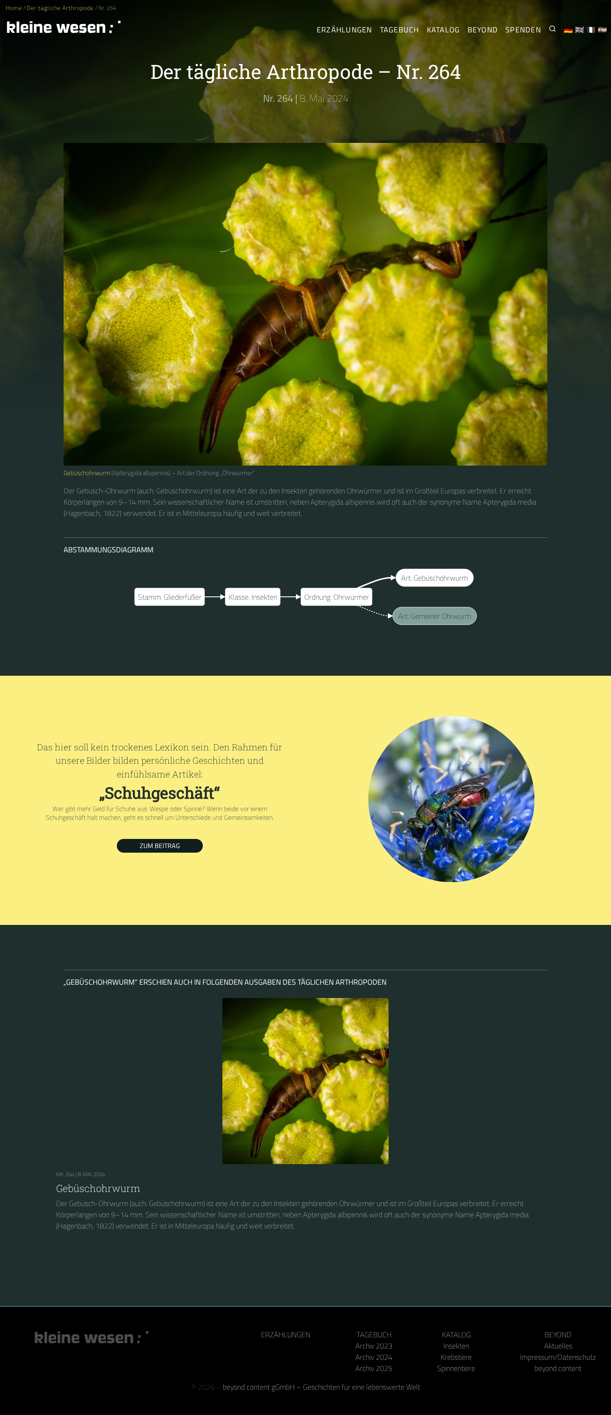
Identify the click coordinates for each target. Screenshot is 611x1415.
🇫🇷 (591, 29)
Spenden (523, 29)
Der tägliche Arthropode (61, 7)
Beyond (483, 29)
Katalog (443, 29)
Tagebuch (399, 29)
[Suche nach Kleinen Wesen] (552, 29)
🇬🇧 (579, 29)
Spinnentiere (456, 1368)
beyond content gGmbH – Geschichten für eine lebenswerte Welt (321, 1387)
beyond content (558, 1368)
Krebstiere (456, 1357)
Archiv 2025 (373, 1368)
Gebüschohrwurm (87, 473)
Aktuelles (558, 1345)
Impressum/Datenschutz (558, 1357)
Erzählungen (344, 29)
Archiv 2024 (373, 1357)
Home (14, 7)
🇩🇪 (568, 29)
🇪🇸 (602, 29)
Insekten (456, 1345)
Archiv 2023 (373, 1345)
